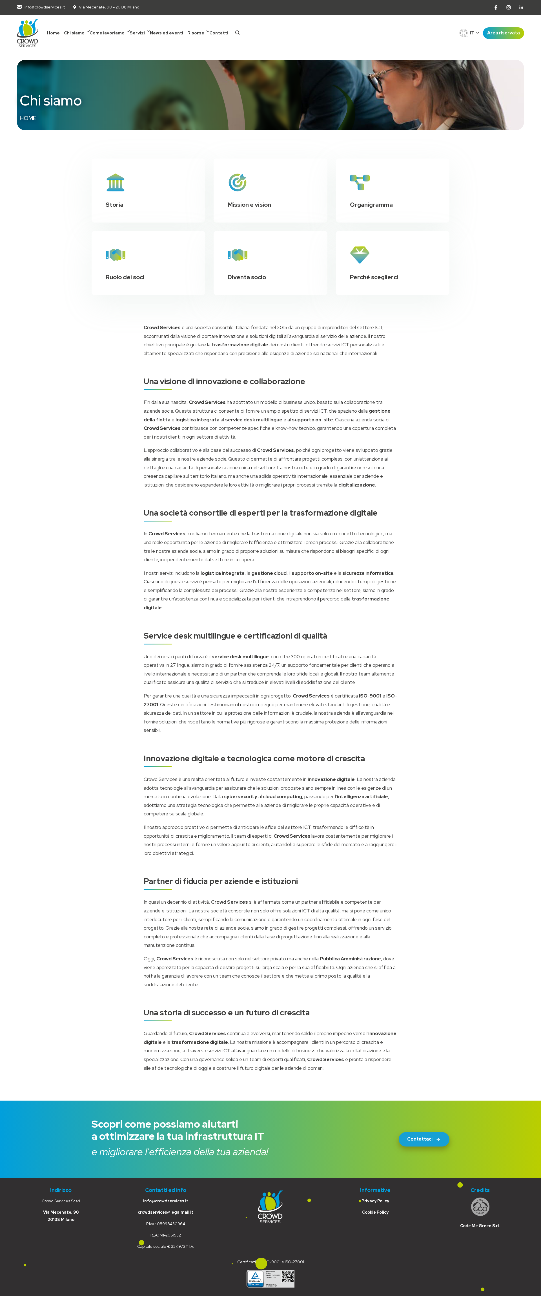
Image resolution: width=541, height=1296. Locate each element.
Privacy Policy (375, 1200)
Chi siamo (74, 33)
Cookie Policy (375, 1212)
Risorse (195, 33)
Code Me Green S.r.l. (480, 1225)
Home (53, 33)
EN (473, 39)
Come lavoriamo (107, 33)
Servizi (137, 33)
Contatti (218, 33)
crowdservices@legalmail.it (166, 1212)
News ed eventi (166, 33)
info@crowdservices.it (166, 1200)
